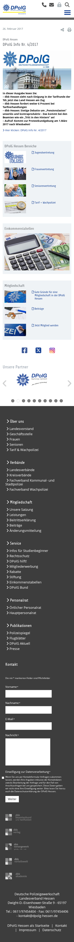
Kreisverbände (20, 475)
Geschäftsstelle (21, 434)
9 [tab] (55, 400)
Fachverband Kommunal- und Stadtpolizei (29, 482)
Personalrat (19, 600)
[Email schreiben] (51, 6)
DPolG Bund (19, 587)
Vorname (11, 687)
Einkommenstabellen (25, 582)
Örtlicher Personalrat (25, 608)
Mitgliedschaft (21, 502)
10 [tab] (61, 400)
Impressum (27, 930)
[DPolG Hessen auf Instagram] (51, 350)
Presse (15, 649)
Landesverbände (22, 470)
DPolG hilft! (18, 561)
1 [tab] (12, 400)
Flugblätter (18, 638)
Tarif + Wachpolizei (45, 202)
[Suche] (66, 6)
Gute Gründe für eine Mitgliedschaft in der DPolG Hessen (49, 295)
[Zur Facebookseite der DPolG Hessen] (23, 350)
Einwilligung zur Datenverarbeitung (27, 771)
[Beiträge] (15, 313)
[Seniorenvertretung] (15, 190)
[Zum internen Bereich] (58, 6)
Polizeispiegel (20, 633)
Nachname (12, 703)
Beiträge (39, 308)
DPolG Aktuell (20, 643)
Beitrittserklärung (23, 520)
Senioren (16, 444)
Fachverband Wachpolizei (29, 489)
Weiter (12, 799)
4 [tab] (29, 400)
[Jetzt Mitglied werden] (15, 329)
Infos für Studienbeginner (29, 551)
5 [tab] (34, 400)
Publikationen (21, 626)
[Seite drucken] (68, 30)
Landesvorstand (22, 429)
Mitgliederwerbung (24, 566)
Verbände (17, 463)
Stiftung (15, 577)
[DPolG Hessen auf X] (37, 350)
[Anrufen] (43, 6)
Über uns (17, 421)
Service (15, 543)
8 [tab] (50, 400)
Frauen (15, 439)
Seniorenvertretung (45, 186)
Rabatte (15, 572)
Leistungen (18, 515)
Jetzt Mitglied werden (46, 325)
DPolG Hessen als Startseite (28, 925)
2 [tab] (18, 400)
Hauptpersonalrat (23, 613)
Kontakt (61, 925)
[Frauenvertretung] (15, 173)
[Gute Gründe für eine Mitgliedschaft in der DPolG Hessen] (15, 296)
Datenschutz (51, 930)
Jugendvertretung (44, 152)
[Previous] (5, 383)
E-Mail (10, 719)
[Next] (69, 383)
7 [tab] (45, 400)
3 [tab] (23, 400)
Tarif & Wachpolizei (24, 450)
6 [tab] (39, 400)
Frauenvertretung (44, 169)
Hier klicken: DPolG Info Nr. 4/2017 (25, 130)
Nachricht (12, 735)
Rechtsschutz (19, 556)
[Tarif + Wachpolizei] (15, 206)
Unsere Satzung (21, 509)
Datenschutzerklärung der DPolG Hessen (35, 791)
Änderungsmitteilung (25, 531)
